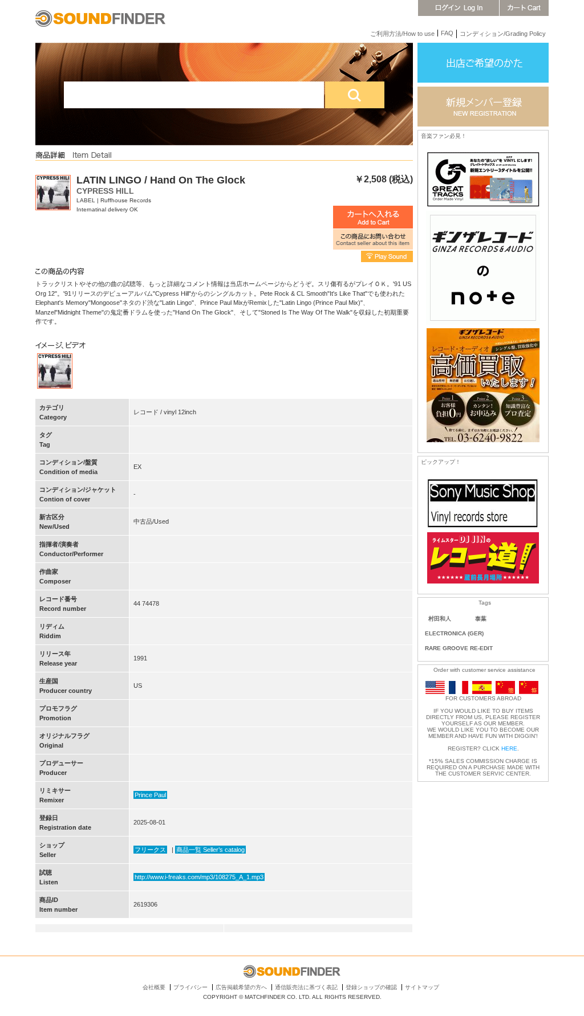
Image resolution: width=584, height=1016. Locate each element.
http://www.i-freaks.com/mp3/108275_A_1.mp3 (199, 877)
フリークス (150, 849)
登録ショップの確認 (371, 987)
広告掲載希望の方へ (241, 987)
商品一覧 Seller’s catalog (210, 849)
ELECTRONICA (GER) (454, 633)
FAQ (447, 33)
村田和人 (439, 618)
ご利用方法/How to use (402, 33)
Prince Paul (150, 794)
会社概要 (154, 987)
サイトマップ (422, 987)
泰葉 (480, 618)
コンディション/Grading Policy (503, 33)
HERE (509, 748)
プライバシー (190, 987)
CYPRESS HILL (105, 190)
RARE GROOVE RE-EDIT (459, 648)
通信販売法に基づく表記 (306, 987)
